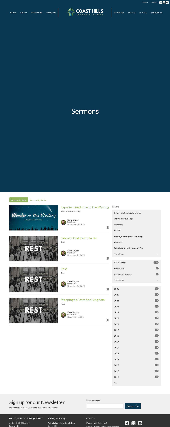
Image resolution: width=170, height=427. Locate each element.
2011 (136, 377)
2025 (136, 294)
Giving (142, 12)
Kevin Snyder (136, 262)
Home (13, 12)
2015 (136, 353)
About (23, 12)
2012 (136, 371)
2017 (136, 341)
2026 (136, 289)
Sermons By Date (18, 200)
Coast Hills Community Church (127, 213)
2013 (136, 365)
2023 (136, 306)
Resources (156, 12)
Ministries (36, 12)
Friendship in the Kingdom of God (128, 248)
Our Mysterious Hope (123, 218)
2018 (136, 336)
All (115, 383)
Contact (154, 2)
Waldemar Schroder (136, 274)
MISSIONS (51, 12)
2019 (136, 330)
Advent (117, 230)
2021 (136, 318)
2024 (136, 300)
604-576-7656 (100, 423)
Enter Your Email (93, 400)
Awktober (118, 242)
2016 (136, 347)
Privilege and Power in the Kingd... (129, 236)
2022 (136, 312)
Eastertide (118, 224)
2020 (136, 324)
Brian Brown (136, 268)
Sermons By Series (38, 200)
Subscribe (133, 406)
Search (145, 2)
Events (131, 12)
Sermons (119, 12)
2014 (136, 359)
